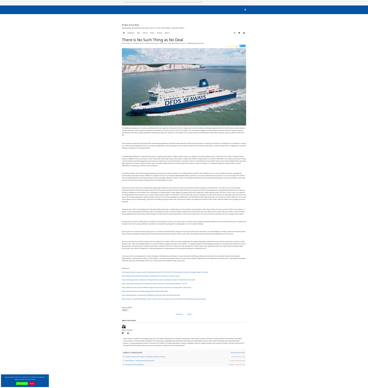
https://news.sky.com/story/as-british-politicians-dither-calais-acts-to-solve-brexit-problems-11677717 (154, 284)
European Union (138, 43)
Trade (169, 43)
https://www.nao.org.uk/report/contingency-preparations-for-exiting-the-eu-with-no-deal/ (151, 276)
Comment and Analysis (151, 43)
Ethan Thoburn (127, 43)
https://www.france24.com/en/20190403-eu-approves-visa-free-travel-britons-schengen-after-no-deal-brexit (156, 287)
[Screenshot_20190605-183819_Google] (184, 87)
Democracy (163, 43)
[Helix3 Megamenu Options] (245, 9)
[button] (167, 33)
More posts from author (238, 352)
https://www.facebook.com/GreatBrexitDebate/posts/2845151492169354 (145, 291)
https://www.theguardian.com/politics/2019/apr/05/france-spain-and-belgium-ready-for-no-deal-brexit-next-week (158, 280)
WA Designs (189, 382)
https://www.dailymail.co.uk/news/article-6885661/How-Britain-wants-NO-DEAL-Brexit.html (151, 295)
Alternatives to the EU (179, 43)
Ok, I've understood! (22, 383)
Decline (32, 383)
